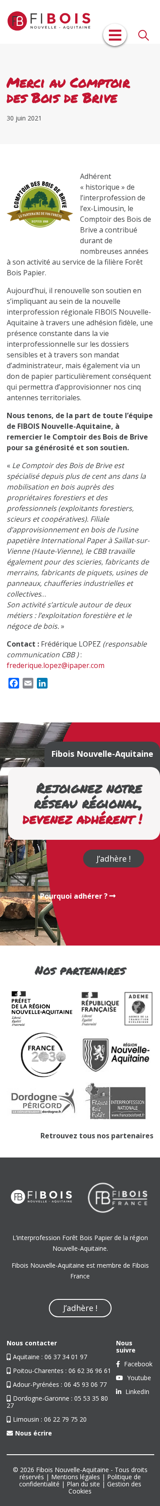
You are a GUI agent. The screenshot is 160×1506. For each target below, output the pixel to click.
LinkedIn (136, 1391)
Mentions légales (75, 1477)
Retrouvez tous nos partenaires (96, 1136)
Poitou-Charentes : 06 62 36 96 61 (62, 1370)
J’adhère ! (113, 858)
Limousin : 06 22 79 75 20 (50, 1419)
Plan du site (83, 1484)
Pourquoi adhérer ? (74, 896)
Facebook (137, 1364)
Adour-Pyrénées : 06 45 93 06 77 (60, 1384)
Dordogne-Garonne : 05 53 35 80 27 (57, 1402)
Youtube (138, 1377)
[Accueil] (44, 22)
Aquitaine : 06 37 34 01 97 (50, 1356)
